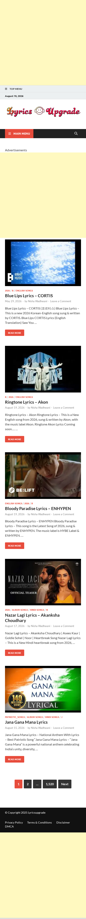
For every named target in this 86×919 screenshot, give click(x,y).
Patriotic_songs (15, 716)
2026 (7, 290)
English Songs (24, 290)
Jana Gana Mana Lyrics (26, 721)
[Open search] (76, 133)
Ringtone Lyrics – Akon (26, 401)
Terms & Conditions (39, 822)
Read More (13, 332)
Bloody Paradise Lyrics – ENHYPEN (38, 508)
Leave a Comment (60, 301)
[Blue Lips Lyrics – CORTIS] (43, 263)
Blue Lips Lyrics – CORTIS (29, 295)
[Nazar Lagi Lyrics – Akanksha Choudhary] (43, 583)
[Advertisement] (43, 42)
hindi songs (37, 609)
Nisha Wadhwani (37, 301)
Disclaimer (63, 822)
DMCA (9, 826)
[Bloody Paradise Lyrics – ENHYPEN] (43, 476)
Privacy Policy (14, 822)
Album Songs (20, 609)
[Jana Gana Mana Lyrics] (43, 690)
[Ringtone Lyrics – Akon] (43, 370)
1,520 (50, 784)
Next (64, 784)
